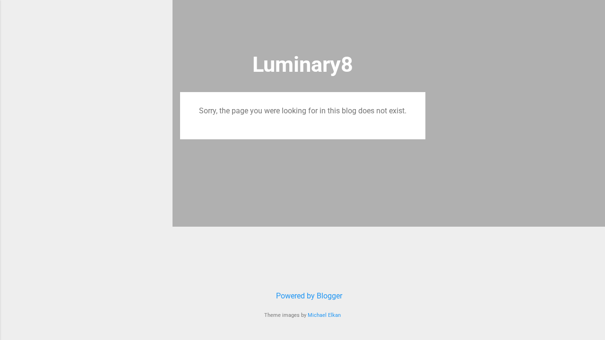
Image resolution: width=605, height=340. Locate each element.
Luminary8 (302, 64)
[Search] (419, 25)
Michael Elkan (324, 315)
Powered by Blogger (308, 295)
